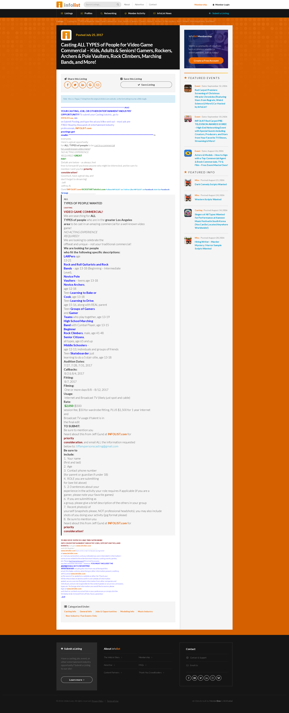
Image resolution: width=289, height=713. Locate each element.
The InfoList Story (112, 657)
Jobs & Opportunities (106, 611)
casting (198, 210)
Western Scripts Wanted (208, 199)
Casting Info (70, 611)
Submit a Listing (220, 13)
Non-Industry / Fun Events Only (81, 616)
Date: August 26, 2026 (212, 151)
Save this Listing (132, 78)
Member (215, 701)
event (197, 86)
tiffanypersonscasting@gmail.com (97, 446)
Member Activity (136, 13)
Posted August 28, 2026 (212, 238)
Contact (153, 4)
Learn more (76, 679)
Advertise (139, 4)
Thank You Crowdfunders (150, 672)
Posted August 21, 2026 (212, 180)
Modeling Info (127, 611)
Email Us (194, 665)
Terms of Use (112, 701)
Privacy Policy (97, 701)
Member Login (222, 4)
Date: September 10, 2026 (214, 117)
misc (197, 180)
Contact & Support (198, 657)
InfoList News (164, 13)
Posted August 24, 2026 (212, 195)
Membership (200, 4)
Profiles (88, 13)
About (127, 4)
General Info (86, 611)
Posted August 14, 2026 (215, 210)
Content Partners (112, 672)
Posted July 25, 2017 (89, 35)
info (72, 5)
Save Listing (148, 84)
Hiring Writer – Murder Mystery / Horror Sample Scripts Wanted (208, 245)
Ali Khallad (228, 701)
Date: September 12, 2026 (214, 86)
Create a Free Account (206, 60)
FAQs (141, 665)
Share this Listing (77, 78)
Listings (68, 13)
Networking (110, 13)
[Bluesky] (218, 678)
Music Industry (145, 611)
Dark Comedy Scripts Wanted (211, 184)
